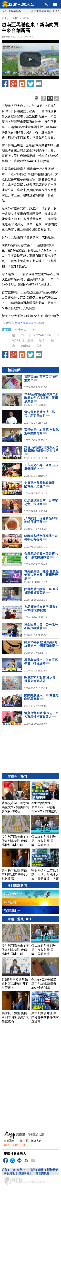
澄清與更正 (25, 1173)
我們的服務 (37, 1169)
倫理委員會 (42, 1173)
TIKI (24, 335)
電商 (39, 346)
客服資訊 (9, 1173)
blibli (30, 340)
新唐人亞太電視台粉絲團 (30, 322)
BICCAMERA (42, 335)
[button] (30, 59)
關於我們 (52, 1169)
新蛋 (42, 340)
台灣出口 (21, 329)
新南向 (25, 346)
